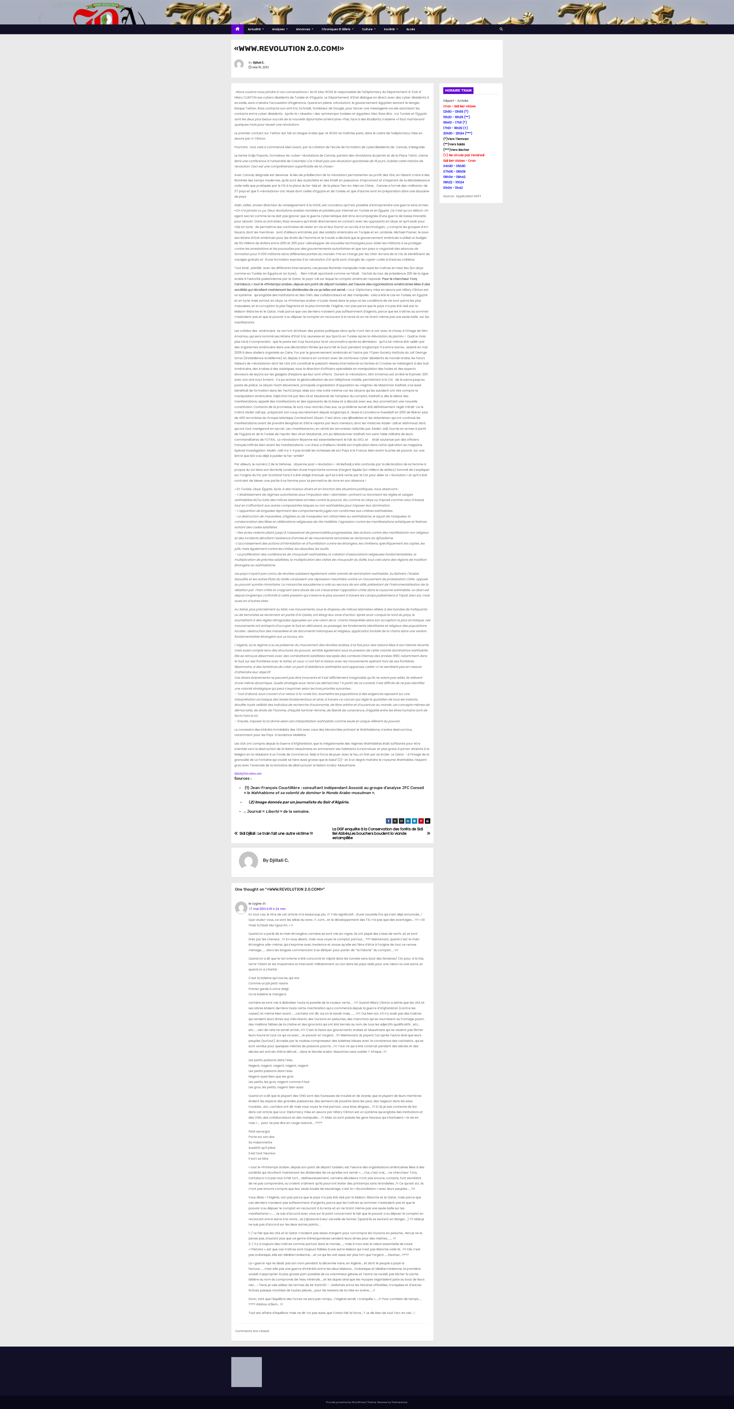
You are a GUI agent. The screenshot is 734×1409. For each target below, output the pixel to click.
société (390, 29)
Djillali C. (258, 62)
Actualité (255, 29)
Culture (367, 29)
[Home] (237, 29)
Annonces (303, 29)
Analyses (279, 29)
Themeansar (399, 1402)
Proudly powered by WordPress (346, 1402)
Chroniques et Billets (336, 29)
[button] (501, 29)
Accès (410, 29)
